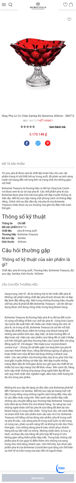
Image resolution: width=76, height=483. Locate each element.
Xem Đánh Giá (57, 127)
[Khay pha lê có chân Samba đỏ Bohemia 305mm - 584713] (38, 63)
